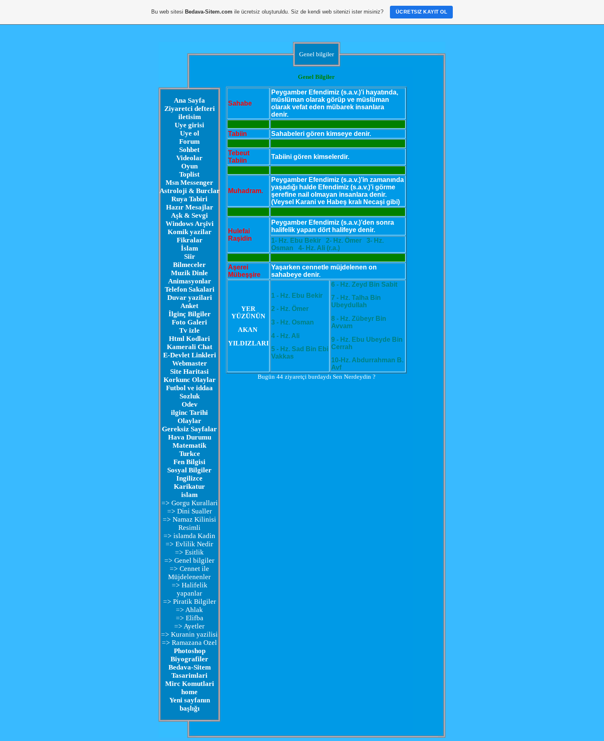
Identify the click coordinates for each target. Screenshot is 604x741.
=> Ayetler (189, 626)
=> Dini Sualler (189, 511)
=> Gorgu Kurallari (189, 503)
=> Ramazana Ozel (189, 643)
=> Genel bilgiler (189, 560)
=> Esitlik (189, 552)
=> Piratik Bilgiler (189, 601)
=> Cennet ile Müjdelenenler (189, 573)
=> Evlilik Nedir (189, 544)
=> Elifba (189, 618)
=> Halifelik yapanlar (189, 589)
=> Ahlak (189, 610)
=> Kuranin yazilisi (189, 634)
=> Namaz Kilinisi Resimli (189, 523)
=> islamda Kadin (189, 536)
